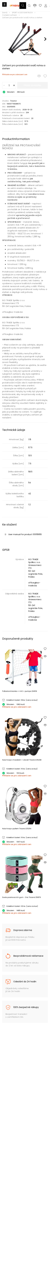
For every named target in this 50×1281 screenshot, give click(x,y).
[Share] (40, 5)
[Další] (45, 39)
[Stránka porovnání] (34, 5)
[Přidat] (14, 85)
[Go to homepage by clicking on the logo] (14, 8)
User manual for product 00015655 (25, 534)
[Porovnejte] (39, 76)
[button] (22, 5)
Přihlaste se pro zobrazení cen (14, 74)
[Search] (29, 5)
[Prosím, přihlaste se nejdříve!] (45, 76)
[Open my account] (45, 5)
